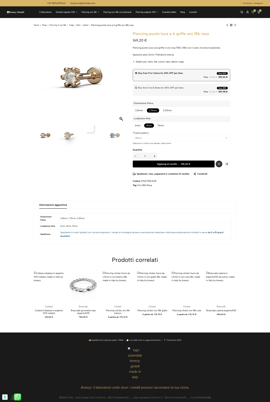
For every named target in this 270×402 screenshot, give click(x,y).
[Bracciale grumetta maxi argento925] (83, 286)
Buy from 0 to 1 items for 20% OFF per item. (160, 73)
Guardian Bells (169, 12)
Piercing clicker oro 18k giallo (152, 310)
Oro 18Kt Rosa (145, 185)
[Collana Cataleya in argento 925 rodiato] (49, 286)
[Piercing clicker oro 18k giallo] (152, 286)
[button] (253, 12)
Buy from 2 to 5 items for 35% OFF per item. (161, 87)
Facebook (247, 3)
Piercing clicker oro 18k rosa (186, 310)
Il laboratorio (45, 12)
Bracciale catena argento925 (221, 310)
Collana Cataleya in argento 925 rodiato (49, 311)
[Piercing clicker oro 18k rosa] (187, 286)
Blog (182, 12)
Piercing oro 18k (89, 12)
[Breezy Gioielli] (21, 12)
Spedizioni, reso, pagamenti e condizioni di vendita (163, 174)
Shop (44, 25)
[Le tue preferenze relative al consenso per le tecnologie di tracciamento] (5, 397)
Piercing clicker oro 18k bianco (118, 311)
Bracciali (83, 306)
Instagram (258, 3)
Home (36, 25)
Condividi (202, 174)
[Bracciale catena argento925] (221, 286)
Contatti (193, 12)
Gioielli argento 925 (65, 12)
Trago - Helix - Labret (78, 25)
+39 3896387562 (56, 3)
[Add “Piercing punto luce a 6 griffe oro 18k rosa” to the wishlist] (219, 164)
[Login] (247, 12)
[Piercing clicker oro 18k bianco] (118, 286)
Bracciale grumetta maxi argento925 (83, 311)
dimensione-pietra (143, 103)
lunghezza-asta (142, 118)
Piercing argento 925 (146, 12)
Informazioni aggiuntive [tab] (53, 204)
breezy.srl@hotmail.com (82, 3)
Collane (49, 306)
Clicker (118, 306)
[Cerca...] (242, 12)
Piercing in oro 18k (57, 25)
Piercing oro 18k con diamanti (117, 12)
